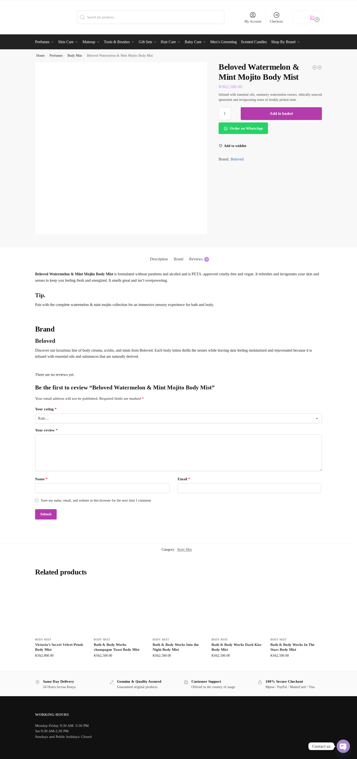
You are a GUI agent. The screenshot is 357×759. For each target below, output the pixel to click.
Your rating (46, 409)
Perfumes (56, 55)
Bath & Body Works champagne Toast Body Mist (116, 647)
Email (184, 479)
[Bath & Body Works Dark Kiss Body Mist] (237, 609)
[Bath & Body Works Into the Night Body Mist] (178, 609)
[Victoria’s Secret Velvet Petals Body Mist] (61, 609)
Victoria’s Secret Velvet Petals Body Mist (59, 647)
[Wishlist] (79, 590)
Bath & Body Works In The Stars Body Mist (292, 647)
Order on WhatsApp (246, 128)
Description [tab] (159, 259)
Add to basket (281, 113)
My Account (252, 21)
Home (40, 55)
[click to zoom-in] (121, 148)
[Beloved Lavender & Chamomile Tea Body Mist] (319, 67)
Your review (46, 430)
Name (41, 479)
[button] (307, 17)
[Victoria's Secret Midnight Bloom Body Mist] (314, 67)
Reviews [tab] (198, 259)
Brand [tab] (178, 259)
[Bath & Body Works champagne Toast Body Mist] (119, 609)
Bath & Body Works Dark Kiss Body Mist (236, 647)
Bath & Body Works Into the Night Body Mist (176, 647)
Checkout (276, 21)
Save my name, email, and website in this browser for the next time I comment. (96, 500)
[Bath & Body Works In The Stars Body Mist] (296, 609)
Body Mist (74, 55)
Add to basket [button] (60, 666)
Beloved (237, 159)
